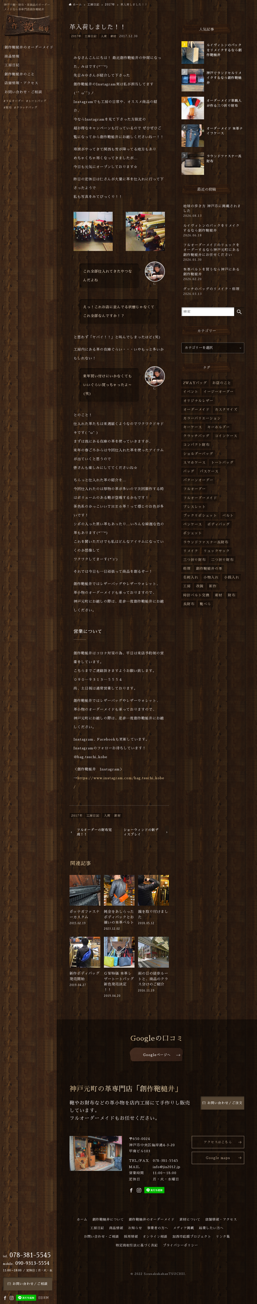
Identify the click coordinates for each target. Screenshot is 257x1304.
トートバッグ (222, 462)
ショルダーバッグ (198, 453)
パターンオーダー (198, 480)
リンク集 (223, 1236)
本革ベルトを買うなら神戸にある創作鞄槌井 (211, 274)
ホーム (82, 1219)
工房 (187, 586)
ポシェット (192, 533)
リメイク (190, 551)
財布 (231, 595)
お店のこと (221, 383)
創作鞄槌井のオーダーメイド (151, 1219)
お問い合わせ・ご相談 (101, 1236)
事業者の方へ (157, 1228)
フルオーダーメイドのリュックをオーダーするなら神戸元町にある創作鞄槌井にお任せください (211, 252)
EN (46, 1297)
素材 (113, 36)
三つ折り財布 (194, 559)
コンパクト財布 (196, 444)
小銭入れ (231, 577)
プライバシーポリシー (180, 1245)
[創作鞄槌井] (27, 27)
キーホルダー (218, 427)
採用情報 (131, 1236)
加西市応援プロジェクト (191, 1236)
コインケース (226, 436)
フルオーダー (194, 489)
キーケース (192, 427)
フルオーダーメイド (200, 498)
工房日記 (91, 36)
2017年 (76, 36)
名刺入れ (190, 577)
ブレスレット (194, 506)
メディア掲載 (183, 1228)
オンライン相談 (155, 1236)
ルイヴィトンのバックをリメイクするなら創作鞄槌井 (211, 230)
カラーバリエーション (202, 418)
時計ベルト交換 (196, 595)
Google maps (218, 1158)
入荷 (104, 36)
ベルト (228, 515)
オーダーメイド (196, 409)
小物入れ (211, 577)
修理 (187, 568)
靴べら (205, 604)
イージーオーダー (219, 391)
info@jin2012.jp (166, 1167)
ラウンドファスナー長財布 (205, 542)
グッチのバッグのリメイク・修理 (211, 291)
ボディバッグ (218, 524)
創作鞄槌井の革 (209, 568)
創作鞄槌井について (108, 1219)
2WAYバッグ (195, 383)
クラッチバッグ (196, 436)
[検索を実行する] (239, 311)
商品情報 (116, 1228)
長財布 (189, 604)
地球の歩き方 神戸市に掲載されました (212, 210)
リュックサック (217, 551)
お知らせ (135, 1228)
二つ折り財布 (222, 559)
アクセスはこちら (218, 1142)
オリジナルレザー (198, 400)
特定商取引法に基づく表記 (137, 1245)
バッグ (189, 471)
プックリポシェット (200, 515)
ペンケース (192, 524)
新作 (213, 586)
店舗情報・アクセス (221, 1219)
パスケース (209, 471)
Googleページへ (157, 1055)
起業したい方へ (211, 1228)
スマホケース (194, 462)
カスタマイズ (226, 409)
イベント (190, 391)
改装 (200, 586)
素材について (190, 1219)
